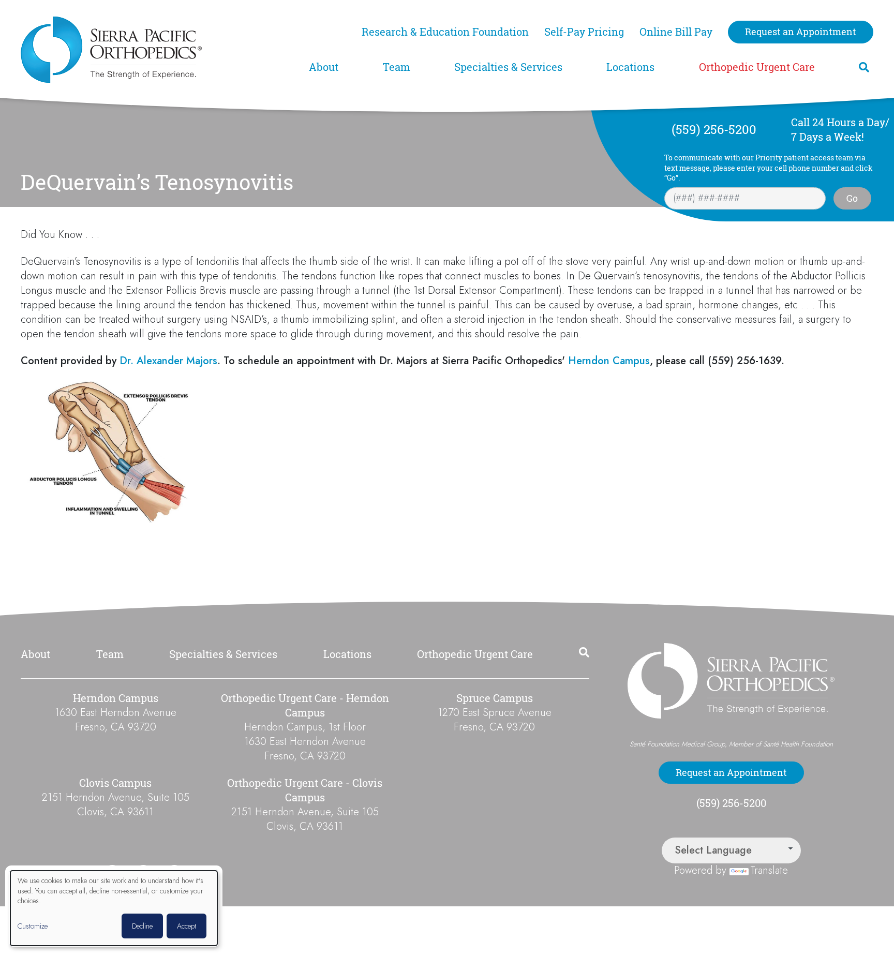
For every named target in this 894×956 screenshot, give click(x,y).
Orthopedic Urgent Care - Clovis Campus (304, 790)
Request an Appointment (800, 31)
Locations (630, 67)
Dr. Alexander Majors (168, 360)
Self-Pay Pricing (584, 32)
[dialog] (113, 908)
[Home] (158, 49)
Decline (142, 926)
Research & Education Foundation (445, 32)
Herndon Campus (609, 360)
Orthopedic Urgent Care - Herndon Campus (305, 705)
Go (852, 198)
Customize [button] (33, 926)
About (323, 67)
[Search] (864, 67)
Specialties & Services (508, 67)
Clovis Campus (115, 783)
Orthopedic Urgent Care (757, 67)
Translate (769, 870)
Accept (186, 926)
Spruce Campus (494, 698)
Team (396, 67)
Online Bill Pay (675, 32)
